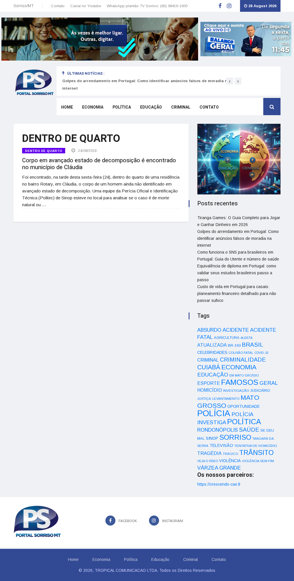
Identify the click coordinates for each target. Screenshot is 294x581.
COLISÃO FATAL (241, 352)
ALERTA (246, 337)
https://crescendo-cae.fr (219, 484)
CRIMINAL (208, 359)
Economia (92, 107)
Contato (58, 6)
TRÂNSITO (256, 452)
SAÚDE (249, 429)
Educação (151, 107)
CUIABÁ (208, 367)
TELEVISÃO (221, 445)
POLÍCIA (213, 413)
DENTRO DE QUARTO (43, 151)
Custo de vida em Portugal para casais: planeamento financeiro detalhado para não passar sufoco (236, 293)
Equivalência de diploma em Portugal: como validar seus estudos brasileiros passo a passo (236, 273)
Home (67, 107)
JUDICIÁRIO (260, 391)
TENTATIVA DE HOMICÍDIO (255, 445)
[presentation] (229, 81)
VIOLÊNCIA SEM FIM (258, 461)
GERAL (269, 383)
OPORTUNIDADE (243, 406)
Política (122, 107)
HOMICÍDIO (209, 390)
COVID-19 (261, 352)
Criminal (180, 107)
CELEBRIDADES (212, 352)
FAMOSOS (239, 382)
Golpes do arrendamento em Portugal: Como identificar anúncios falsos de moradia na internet (238, 238)
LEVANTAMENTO (225, 398)
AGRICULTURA (226, 337)
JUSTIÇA (204, 398)
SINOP (212, 438)
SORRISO (235, 437)
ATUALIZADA (212, 345)
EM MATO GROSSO (244, 375)
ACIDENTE (236, 330)
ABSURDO (209, 330)
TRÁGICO (230, 453)
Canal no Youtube (85, 6)
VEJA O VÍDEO (207, 461)
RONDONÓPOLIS (217, 430)
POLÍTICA (244, 422)
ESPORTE (208, 383)
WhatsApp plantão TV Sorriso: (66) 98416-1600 (147, 6)
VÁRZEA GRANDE (219, 468)
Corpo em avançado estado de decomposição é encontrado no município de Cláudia (99, 163)
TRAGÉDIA (209, 453)
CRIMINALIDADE (243, 359)
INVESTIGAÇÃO (236, 390)
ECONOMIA (238, 367)
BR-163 (234, 345)
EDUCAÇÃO (212, 375)
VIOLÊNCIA (230, 460)
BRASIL (252, 344)
